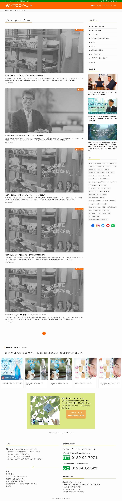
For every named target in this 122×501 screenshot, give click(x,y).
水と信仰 (105, 201)
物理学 (91, 210)
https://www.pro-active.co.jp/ (75, 492)
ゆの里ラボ (92, 169)
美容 (108, 210)
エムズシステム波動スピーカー (16, 476)
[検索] (116, 1)
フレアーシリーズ (111, 182)
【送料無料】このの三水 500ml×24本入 (12, 383)
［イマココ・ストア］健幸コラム (17, 454)
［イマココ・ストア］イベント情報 (18, 456)
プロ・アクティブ (94, 188)
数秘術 (102, 197)
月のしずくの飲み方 (94, 201)
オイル (107, 169)
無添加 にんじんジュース (14, 479)
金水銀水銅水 (93, 213)
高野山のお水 (106, 213)
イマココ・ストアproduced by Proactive (76, 414)
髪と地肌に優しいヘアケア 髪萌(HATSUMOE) (21, 484)
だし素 (114, 166)
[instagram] (104, 1)
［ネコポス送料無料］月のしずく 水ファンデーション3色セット (109, 384)
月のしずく (10, 474)
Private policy (60, 433)
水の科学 (103, 204)
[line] (106, 1)
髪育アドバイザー (94, 216)
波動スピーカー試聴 (94, 207)
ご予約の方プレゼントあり (102, 166)
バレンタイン (93, 179)
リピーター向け (104, 191)
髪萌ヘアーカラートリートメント (98, 219)
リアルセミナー (93, 191)
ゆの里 (93, 42)
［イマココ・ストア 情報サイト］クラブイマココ (23, 452)
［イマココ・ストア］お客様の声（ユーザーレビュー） (25, 459)
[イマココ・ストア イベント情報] (18, 5)
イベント (100, 169)
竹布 (7, 471)
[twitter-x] (101, 1)
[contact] (113, 1)
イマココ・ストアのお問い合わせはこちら (22, 463)
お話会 (93, 46)
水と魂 (97, 204)
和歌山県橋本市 (93, 194)
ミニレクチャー (105, 188)
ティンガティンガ (104, 175)
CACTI (91, 163)
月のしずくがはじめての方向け (100, 38)
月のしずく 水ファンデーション (83, 383)
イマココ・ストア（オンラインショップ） (22, 449)
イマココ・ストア (80, 449)
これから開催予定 (96, 30)
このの (91, 166)
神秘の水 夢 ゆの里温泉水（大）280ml (59, 384)
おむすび (105, 163)
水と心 (91, 204)
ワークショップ (95, 54)
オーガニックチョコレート (96, 172)
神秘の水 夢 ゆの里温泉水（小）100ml (35, 384)
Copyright (70, 433)
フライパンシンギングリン (96, 182)
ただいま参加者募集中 (97, 26)
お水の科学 (113, 163)
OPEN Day (94, 34)
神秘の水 (97, 210)
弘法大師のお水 (93, 197)
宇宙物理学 (103, 194)
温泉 (104, 207)
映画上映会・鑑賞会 (97, 50)
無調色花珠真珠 (111, 207)
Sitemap (51, 433)
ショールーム (93, 175)
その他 (93, 62)
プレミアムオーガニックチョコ (98, 185)
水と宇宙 (112, 201)
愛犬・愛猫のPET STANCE (15, 481)
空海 (103, 210)
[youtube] (109, 1)
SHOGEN (98, 163)
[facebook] (99, 1)
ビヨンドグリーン (104, 179)
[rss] (111, 1)
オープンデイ (110, 172)
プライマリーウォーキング (99, 58)
